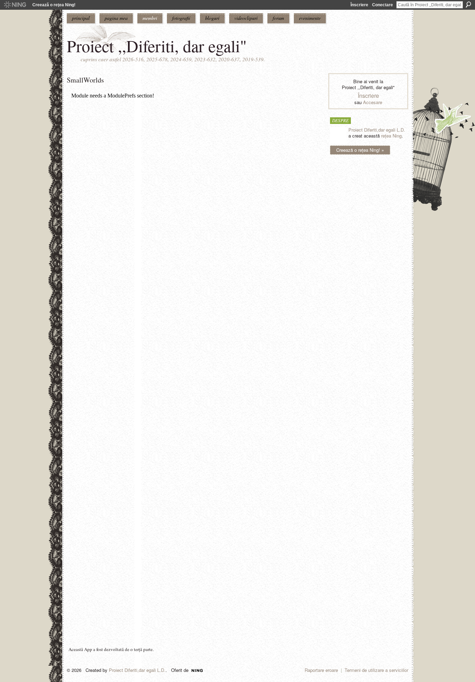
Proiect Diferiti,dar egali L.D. (376, 129)
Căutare (468, 4)
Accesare (372, 102)
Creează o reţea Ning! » (360, 150)
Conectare (382, 4)
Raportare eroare (321, 670)
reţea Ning (391, 135)
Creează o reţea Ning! (53, 4)
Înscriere (359, 4)
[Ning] (15, 5)
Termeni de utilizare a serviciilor (376, 670)
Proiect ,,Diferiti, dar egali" (157, 45)
